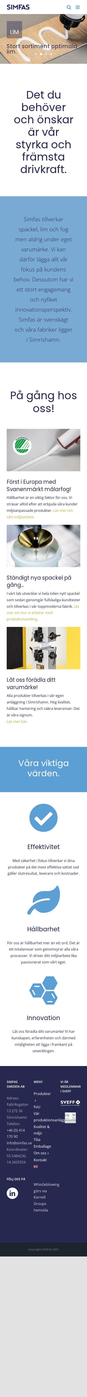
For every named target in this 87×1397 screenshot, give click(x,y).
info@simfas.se (19, 1143)
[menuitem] (43, 1166)
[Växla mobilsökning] (69, 7)
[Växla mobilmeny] (78, 7)
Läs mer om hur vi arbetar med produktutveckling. (43, 613)
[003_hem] (43, 39)
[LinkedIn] (12, 1193)
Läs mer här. (17, 721)
